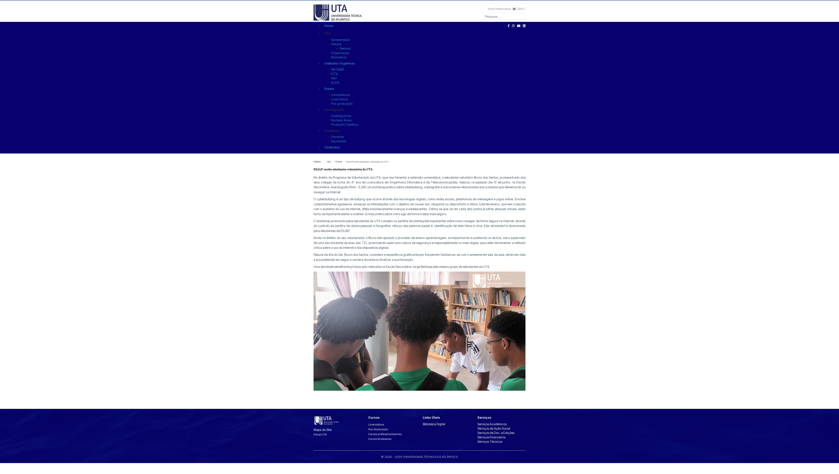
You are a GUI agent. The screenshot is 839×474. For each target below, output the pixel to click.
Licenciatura (376, 424)
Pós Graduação (378, 429)
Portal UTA (320, 434)
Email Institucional (500, 8)
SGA (520, 8)
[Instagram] (513, 26)
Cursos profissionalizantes (385, 434)
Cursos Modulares (379, 439)
